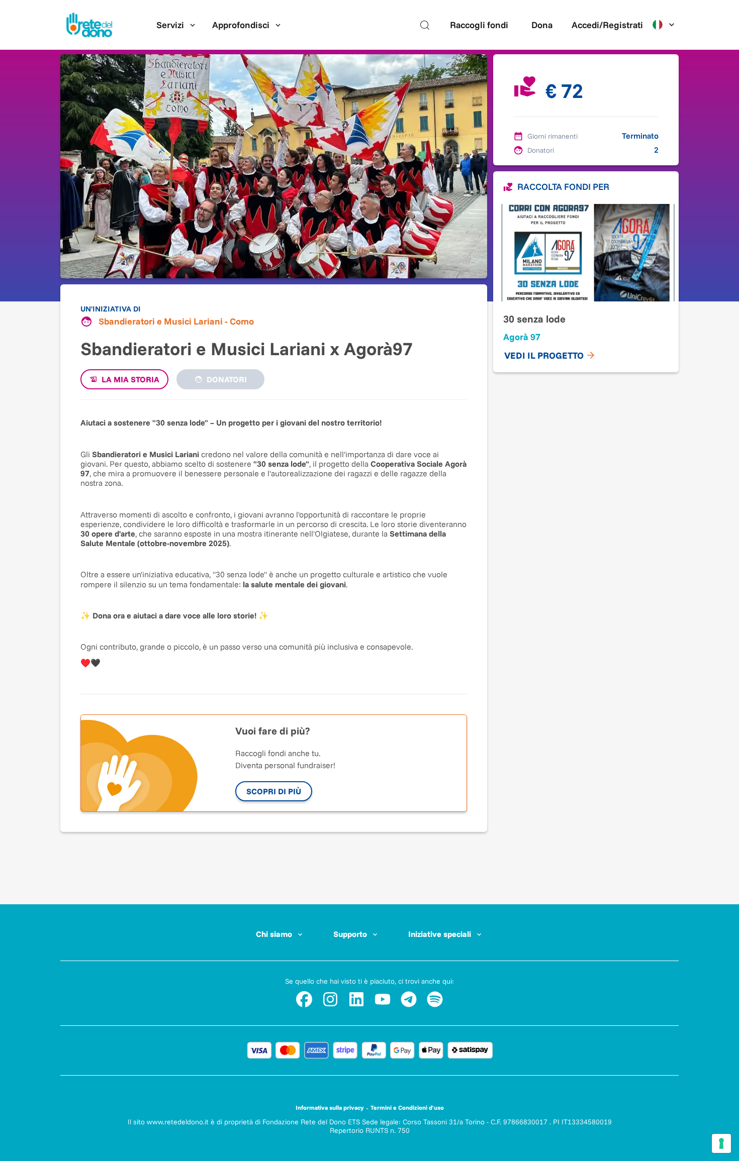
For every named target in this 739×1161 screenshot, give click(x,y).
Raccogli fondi (479, 25)
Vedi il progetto (544, 355)
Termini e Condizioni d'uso (407, 1107)
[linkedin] (356, 999)
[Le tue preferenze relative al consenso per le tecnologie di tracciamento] (721, 1143)
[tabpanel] (273, 542)
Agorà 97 (521, 337)
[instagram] (330, 999)
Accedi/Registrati (607, 25)
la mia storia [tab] (130, 379)
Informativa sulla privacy (330, 1107)
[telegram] (409, 999)
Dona (541, 25)
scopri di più (273, 791)
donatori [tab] (227, 379)
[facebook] (304, 999)
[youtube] (383, 999)
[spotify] (435, 999)
